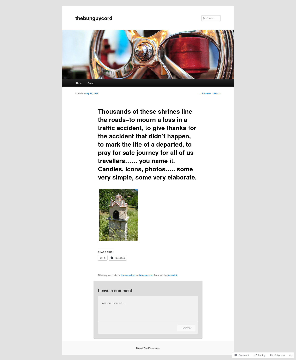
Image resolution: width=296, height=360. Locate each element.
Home (79, 83)
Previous (205, 93)
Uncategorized (128, 275)
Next (217, 93)
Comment (186, 327)
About (90, 83)
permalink (172, 275)
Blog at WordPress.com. (148, 348)
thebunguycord (93, 18)
